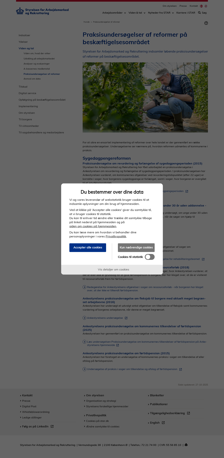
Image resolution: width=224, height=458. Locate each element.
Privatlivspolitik (116, 236)
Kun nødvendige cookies (136, 247)
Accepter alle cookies (87, 247)
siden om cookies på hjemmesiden (92, 226)
